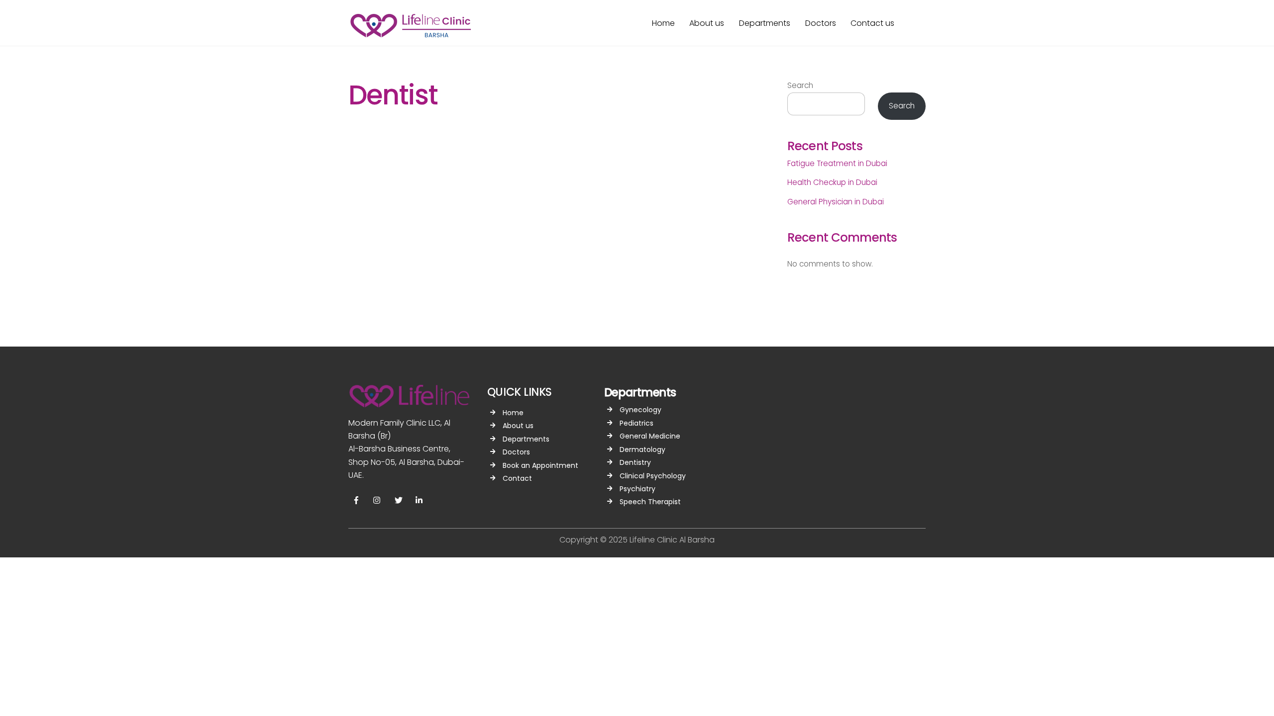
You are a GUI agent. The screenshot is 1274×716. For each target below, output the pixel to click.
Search (800, 85)
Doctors (820, 23)
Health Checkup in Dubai (832, 182)
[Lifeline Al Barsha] (410, 34)
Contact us (872, 23)
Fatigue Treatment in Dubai (837, 163)
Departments (764, 23)
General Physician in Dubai (835, 201)
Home (663, 23)
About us (706, 23)
